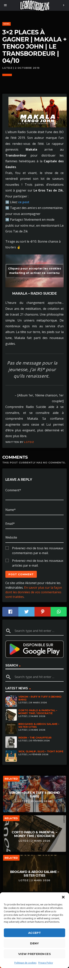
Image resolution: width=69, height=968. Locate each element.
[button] (63, 897)
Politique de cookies (25, 962)
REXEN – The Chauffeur (35, 737)
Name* (10, 510)
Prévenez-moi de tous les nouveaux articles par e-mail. (37, 561)
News (6, 23)
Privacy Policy (45, 962)
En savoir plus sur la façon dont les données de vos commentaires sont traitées (33, 592)
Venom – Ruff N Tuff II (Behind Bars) (39, 698)
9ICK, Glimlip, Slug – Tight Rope (40, 751)
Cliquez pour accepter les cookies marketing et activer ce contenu (34, 271)
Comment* (13, 490)
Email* (10, 523)
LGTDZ (29, 441)
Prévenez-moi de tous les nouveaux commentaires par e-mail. (37, 548)
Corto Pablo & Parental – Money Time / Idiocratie (37, 712)
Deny (34, 943)
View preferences (34, 954)
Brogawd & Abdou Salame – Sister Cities (38, 725)
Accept (34, 933)
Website (11, 537)
